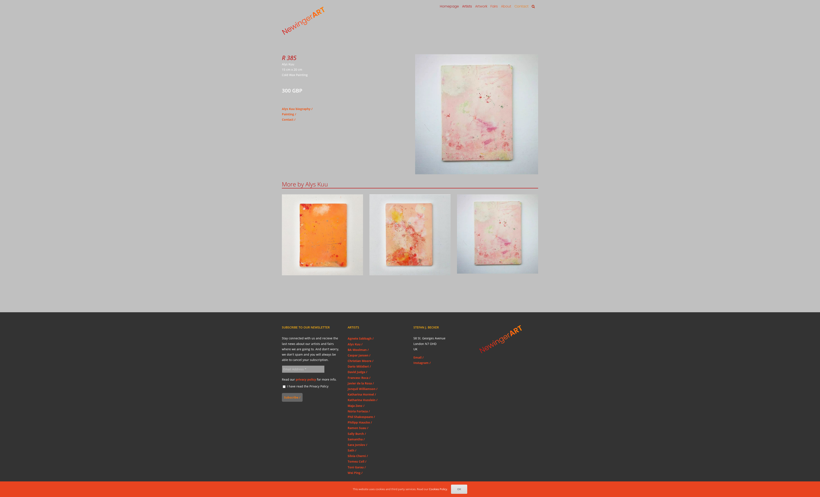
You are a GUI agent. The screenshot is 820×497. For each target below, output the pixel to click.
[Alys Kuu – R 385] (476, 56)
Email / (418, 357)
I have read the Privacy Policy (307, 386)
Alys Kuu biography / (297, 109)
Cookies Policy (438, 489)
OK (459, 489)
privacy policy (306, 379)
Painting (288, 114)
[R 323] (410, 235)
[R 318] (322, 235)
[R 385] (497, 234)
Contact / (289, 119)
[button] (533, 6)
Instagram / (422, 363)
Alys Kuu (322, 238)
